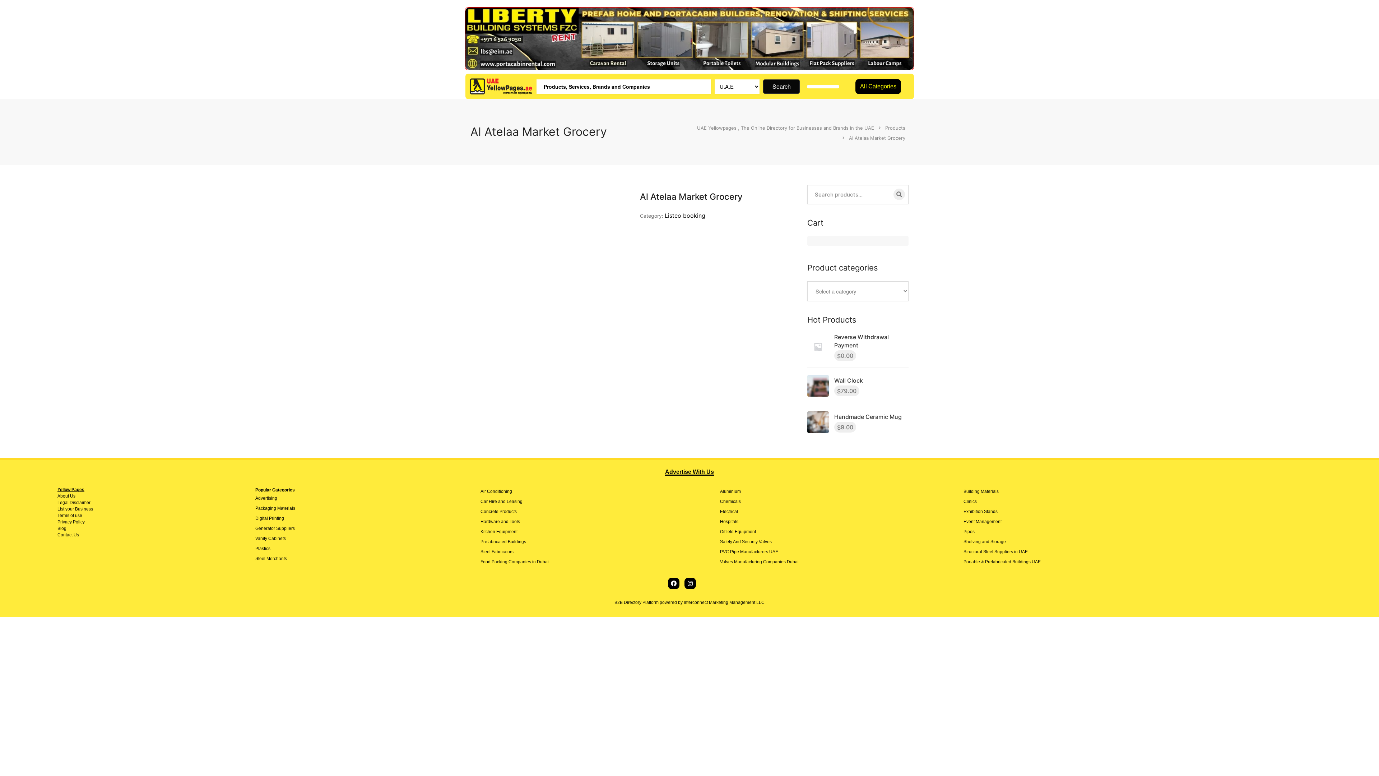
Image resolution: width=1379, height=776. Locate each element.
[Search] (899, 194)
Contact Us (68, 534)
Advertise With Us (689, 472)
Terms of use (69, 515)
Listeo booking (685, 215)
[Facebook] (673, 583)
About (63, 496)
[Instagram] (690, 583)
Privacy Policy (71, 522)
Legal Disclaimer (73, 502)
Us (72, 496)
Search (781, 86)
